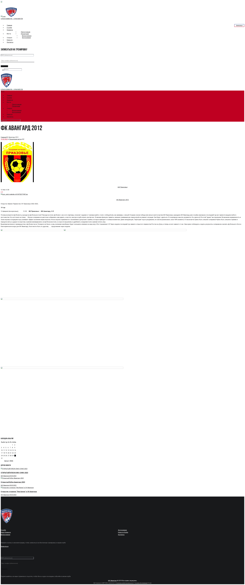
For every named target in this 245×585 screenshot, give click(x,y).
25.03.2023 (13, 476)
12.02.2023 (4, 139)
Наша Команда (6, 532)
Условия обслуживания (141, 583)
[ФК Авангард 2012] (14, 194)
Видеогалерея (26, 36)
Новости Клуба (123, 532)
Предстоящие (25, 32)
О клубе (3, 530)
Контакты (10, 42)
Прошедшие (25, 34)
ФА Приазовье (122, 187)
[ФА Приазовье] (17, 182)
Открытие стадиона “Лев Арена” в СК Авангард (19, 492)
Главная (3, 137)
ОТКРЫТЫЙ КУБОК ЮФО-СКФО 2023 (14, 473)
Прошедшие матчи (15, 139)
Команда (10, 30)
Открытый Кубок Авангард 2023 (13, 482)
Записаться (239, 25)
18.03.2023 (13, 485)
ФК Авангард (5, 476)
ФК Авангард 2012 (122, 200)
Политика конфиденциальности (125, 583)
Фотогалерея (26, 38)
